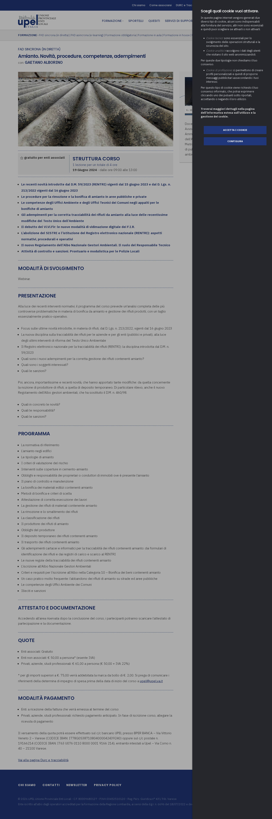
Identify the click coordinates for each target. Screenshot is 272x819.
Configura (235, 141)
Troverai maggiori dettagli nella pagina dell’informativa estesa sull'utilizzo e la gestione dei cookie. (228, 112)
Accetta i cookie (235, 130)
